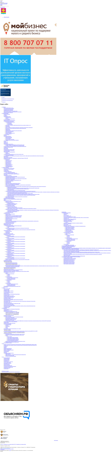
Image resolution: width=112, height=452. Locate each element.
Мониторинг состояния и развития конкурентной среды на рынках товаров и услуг (18, 125)
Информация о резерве (10, 205)
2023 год (8, 275)
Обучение (5, 352)
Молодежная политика (7, 136)
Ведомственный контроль (11, 279)
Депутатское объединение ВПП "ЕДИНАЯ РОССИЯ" (12, 303)
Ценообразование (8, 181)
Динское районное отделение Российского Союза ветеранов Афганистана (15, 146)
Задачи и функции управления (70, 227)
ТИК (3, 343)
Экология (65, 214)
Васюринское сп (8, 235)
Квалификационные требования (12, 203)
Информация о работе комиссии (12, 211)
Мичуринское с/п (8, 163)
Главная (3, 97)
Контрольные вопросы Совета (8, 298)
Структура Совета (6, 291)
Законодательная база (10, 189)
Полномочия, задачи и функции (9, 169)
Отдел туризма (66, 224)
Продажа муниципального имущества (13, 339)
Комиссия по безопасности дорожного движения (11, 270)
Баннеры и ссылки (7, 350)
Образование (8, 326)
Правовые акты (6, 309)
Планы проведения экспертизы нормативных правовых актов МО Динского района (20, 193)
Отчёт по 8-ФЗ (6, 368)
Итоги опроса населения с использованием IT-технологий (12, 111)
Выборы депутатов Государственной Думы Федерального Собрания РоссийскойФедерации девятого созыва (20, 344)
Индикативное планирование (10, 179)
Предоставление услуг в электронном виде (12, 313)
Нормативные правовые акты (8, 367)
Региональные (9, 123)
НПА (8, 227)
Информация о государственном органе (8, 98)
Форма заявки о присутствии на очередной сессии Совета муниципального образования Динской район (19, 301)
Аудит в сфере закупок (7, 362)
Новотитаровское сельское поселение (69, 260)
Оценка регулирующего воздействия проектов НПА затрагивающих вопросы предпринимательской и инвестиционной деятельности (26, 186)
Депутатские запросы (7, 300)
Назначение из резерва (10, 226)
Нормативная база (8, 117)
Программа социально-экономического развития (13, 183)
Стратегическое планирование (10, 185)
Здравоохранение (6, 134)
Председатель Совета (7, 288)
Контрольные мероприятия (8, 365)
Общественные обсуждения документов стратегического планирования (16, 196)
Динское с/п (7, 159)
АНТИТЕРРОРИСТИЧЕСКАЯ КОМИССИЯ (69, 245)
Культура (5, 135)
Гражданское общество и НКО (8, 233)
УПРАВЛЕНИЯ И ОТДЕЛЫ (66, 212)
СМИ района (6, 142)
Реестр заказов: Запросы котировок (12, 337)
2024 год (8, 274)
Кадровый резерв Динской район (11, 204)
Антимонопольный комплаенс (8, 109)
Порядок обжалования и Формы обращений (10, 321)
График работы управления (69, 228)
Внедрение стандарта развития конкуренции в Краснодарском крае (16, 128)
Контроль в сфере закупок (11, 278)
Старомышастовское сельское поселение (70, 258)
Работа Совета (8, 126)
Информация (8, 153)
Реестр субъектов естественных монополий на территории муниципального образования (19, 127)
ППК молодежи (8, 353)
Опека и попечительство (69, 230)
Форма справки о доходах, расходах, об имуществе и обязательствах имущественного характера (21, 208)
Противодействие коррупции (8, 361)
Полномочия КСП (6, 358)
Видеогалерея (6, 148)
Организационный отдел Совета (9, 295)
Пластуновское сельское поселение (69, 263)
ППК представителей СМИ (10, 355)
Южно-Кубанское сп (9, 256)
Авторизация (2, 449)
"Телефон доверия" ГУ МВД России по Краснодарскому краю (15, 144)
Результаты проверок (9, 276)
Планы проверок (68, 233)
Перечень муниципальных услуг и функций (12, 312)
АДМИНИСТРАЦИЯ (5, 167)
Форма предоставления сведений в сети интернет (14, 207)
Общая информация (7, 114)
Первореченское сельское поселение (69, 262)
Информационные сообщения (8, 110)
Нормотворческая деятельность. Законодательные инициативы (13, 299)
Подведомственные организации (9, 223)
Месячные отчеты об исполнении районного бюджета (14, 215)
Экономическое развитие (7, 175)
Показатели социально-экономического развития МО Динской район (16, 178)
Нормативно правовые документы (11, 319)
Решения (5, 346)
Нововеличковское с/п (9, 164)
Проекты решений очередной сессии (9, 296)
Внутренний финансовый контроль (12, 277)
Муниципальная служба (7, 200)
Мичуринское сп (8, 242)
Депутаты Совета (6, 289)
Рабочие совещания (7, 364)
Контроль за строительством (10, 258)
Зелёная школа (66, 213)
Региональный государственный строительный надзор (12, 286)
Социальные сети (6, 307)
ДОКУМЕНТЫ (4, 308)
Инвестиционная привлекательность (9, 120)
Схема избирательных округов (8, 292)
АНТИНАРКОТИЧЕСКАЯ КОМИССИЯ (68, 246)
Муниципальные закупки (8, 333)
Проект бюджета (8, 214)
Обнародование (6, 322)
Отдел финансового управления (68, 232)
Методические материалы (9, 131)
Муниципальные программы (10, 317)
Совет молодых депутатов (8, 302)
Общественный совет (7, 230)
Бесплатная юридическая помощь (9, 108)
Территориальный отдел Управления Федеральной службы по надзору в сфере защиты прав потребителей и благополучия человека (24, 155)
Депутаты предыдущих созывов (9, 304)
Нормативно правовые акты (8, 310)
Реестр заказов (9, 336)
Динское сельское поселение (68, 257)
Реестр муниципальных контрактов (12, 340)
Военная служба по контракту (8, 112)
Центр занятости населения (8, 157)
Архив (7, 335)
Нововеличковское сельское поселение (69, 259)
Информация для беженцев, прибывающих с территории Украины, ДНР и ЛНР (16, 158)
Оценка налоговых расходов (10, 222)
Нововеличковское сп (9, 244)
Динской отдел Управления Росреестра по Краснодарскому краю (13, 154)
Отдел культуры (66, 215)
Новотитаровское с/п (9, 160)
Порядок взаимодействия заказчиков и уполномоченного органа (15, 341)
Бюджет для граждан (9, 219)
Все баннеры (56, 440)
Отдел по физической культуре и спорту (70, 216)
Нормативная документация (10, 273)
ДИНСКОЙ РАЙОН (5, 113)
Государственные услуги (69, 231)
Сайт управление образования (10, 172)
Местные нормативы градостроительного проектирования (16, 236)
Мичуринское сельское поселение (69, 261)
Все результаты (2, 7)
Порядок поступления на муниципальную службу (13, 201)
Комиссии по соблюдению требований (11, 209)
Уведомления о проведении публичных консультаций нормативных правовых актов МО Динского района (23, 194)
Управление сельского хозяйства (68, 219)
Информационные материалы (11, 187)
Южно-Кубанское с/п (9, 166)
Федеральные (9, 122)
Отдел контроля (66, 244)
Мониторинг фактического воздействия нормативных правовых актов (18, 188)
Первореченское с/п (9, 165)
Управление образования (7, 171)
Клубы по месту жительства (10, 139)
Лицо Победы (6, 156)
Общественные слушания (8, 342)
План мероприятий (8, 132)
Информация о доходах (7, 224)
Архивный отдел (66, 218)
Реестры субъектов (8, 133)
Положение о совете (9, 231)
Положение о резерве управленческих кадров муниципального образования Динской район (21, 229)
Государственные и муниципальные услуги (10, 311)
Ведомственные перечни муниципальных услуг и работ (12, 328)
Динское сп (7, 237)
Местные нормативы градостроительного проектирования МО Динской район (17, 259)
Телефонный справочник (8, 260)
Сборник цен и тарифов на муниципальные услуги (13, 180)
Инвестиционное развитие (10, 197)
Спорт (5, 141)
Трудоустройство (8, 138)
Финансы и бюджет (7, 213)
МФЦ (5, 199)
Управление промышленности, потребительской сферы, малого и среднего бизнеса (76, 217)
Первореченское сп (8, 249)
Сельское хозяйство (7, 119)
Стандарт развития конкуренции (9, 121)
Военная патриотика (9, 137)
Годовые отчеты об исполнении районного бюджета (13, 216)
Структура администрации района (9, 168)
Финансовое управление (67, 225)
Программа (5, 174)
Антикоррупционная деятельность (9, 150)
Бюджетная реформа (9, 220)
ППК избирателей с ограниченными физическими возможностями (16, 354)
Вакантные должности (9, 202)
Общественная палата (7, 116)
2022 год (8, 282)
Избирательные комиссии (8, 348)
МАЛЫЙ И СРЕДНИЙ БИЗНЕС (67, 247)
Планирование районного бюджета (11, 221)
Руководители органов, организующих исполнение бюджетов (13, 269)
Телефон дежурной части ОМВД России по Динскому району (15, 145)
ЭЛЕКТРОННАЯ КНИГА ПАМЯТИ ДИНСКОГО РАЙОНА (71, 256)
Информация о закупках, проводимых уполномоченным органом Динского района (16, 271)
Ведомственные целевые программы (11, 318)
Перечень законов (6, 359)
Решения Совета (6, 293)
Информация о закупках (7, 363)
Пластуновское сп (8, 251)
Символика (5, 115)
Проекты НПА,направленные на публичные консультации (16, 190)
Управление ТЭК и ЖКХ (67, 220)
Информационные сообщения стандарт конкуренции (14, 130)
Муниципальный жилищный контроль (11, 263)
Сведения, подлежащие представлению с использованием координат (14, 331)
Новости (5, 347)
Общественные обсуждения (68, 221)
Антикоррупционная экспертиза (9, 297)
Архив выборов (6, 351)
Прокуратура (6, 143)
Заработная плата (8, 182)
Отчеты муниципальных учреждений (9, 323)
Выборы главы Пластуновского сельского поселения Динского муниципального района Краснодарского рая (20, 345)
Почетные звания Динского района (9, 149)
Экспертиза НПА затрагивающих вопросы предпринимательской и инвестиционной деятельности (20, 191)
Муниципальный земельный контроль (11, 262)
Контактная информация (9, 212)
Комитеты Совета (6, 290)
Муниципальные (10, 124)
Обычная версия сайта (3, 3)
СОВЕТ (3, 287)
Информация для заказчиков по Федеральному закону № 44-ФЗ (15, 334)
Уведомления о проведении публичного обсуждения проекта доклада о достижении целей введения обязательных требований (83, 254)
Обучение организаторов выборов (11, 356)
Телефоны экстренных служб (8, 147)
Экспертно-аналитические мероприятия (10, 366)
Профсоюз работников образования (9, 198)
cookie (10, 450)
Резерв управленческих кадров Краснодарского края (13, 225)
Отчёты (7, 152)
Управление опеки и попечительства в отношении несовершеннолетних (74, 226)
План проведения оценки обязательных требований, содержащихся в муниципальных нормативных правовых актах (81, 249)
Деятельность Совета (7, 306)
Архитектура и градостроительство (7, 100)
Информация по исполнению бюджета (11, 218)
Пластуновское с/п (8, 161)
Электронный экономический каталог (11, 176)
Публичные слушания (10, 238)
